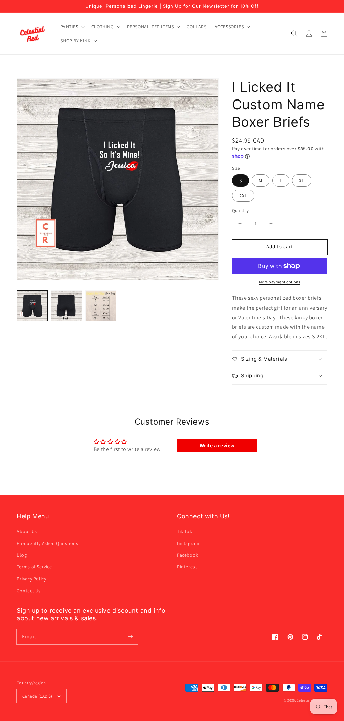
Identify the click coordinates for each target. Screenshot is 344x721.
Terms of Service (34, 567)
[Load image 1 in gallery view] (32, 305)
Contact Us (29, 591)
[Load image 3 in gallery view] (100, 305)
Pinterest (187, 567)
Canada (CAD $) (37, 696)
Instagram (188, 543)
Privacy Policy (31, 579)
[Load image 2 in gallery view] (66, 305)
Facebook (187, 555)
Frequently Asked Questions (47, 543)
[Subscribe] (130, 636)
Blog (22, 555)
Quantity (240, 210)
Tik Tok (184, 531)
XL (301, 180)
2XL (243, 196)
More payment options (279, 281)
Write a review (217, 445)
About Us (27, 531)
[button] (71, 26)
